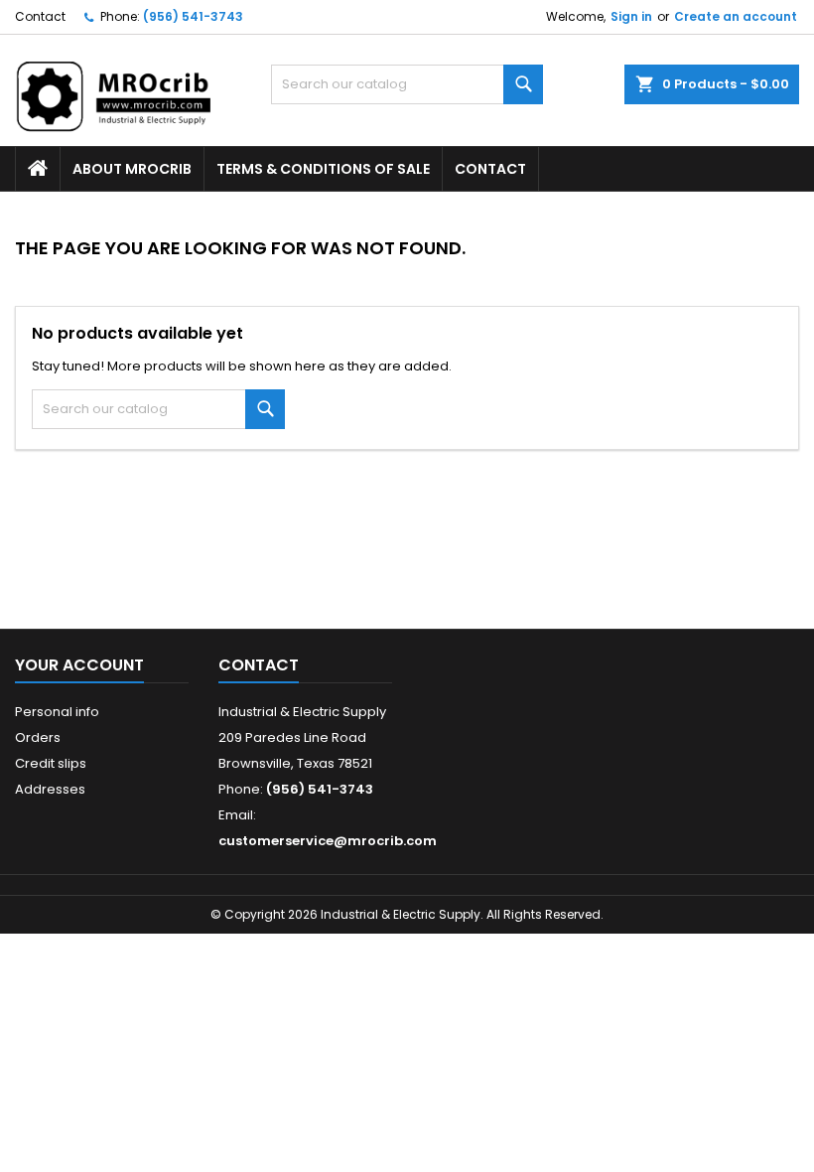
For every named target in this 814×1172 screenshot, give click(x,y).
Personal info (57, 711)
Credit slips (50, 763)
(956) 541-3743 (193, 16)
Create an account (735, 16)
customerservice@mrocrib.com (327, 840)
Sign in (631, 16)
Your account (79, 665)
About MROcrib (132, 169)
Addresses (50, 789)
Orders (38, 737)
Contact (40, 16)
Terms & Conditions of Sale (323, 169)
